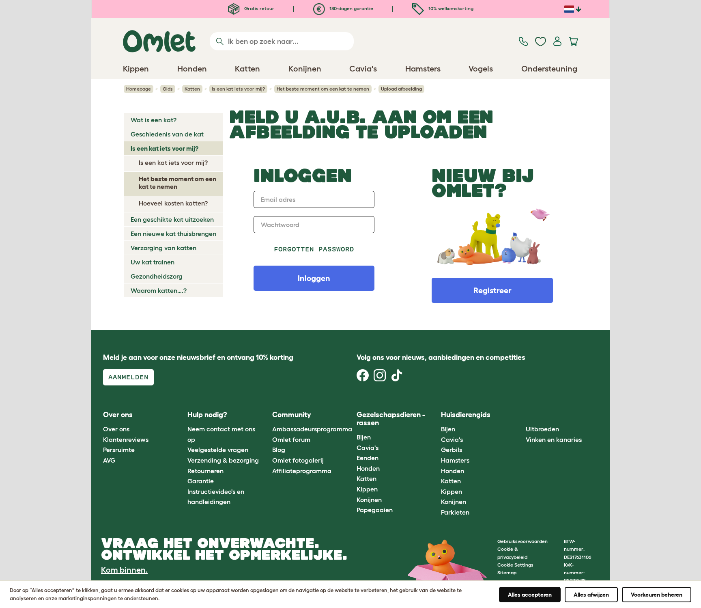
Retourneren (205, 470)
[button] (519, 415)
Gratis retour (258, 8)
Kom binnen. (124, 569)
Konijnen (369, 499)
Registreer (492, 290)
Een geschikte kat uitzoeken (172, 219)
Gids (168, 88)
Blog (278, 449)
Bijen (364, 437)
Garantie (200, 481)
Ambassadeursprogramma (312, 429)
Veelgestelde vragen (217, 449)
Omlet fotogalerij (298, 460)
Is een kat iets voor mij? (238, 88)
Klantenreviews (125, 439)
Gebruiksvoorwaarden (522, 541)
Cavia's (367, 447)
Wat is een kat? (153, 119)
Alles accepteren (530, 594)
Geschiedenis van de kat (167, 134)
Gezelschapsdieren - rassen (391, 419)
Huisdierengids (465, 415)
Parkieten (455, 512)
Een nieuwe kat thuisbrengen (173, 233)
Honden (368, 468)
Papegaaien (375, 509)
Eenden (367, 457)
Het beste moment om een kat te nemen (323, 88)
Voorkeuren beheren (656, 594)
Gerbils (451, 449)
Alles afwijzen (591, 594)
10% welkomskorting (450, 8)
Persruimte (119, 449)
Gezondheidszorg (157, 276)
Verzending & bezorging (223, 460)
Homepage (138, 88)
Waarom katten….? (159, 290)
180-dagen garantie (350, 8)
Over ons (116, 429)
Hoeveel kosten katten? (173, 203)
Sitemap (506, 572)
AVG (109, 460)
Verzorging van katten (163, 247)
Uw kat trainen (152, 262)
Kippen (367, 489)
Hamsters (455, 460)
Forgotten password (314, 249)
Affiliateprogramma (301, 470)
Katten (192, 88)
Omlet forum (291, 439)
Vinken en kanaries (554, 439)
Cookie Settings (515, 564)
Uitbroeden (542, 429)
